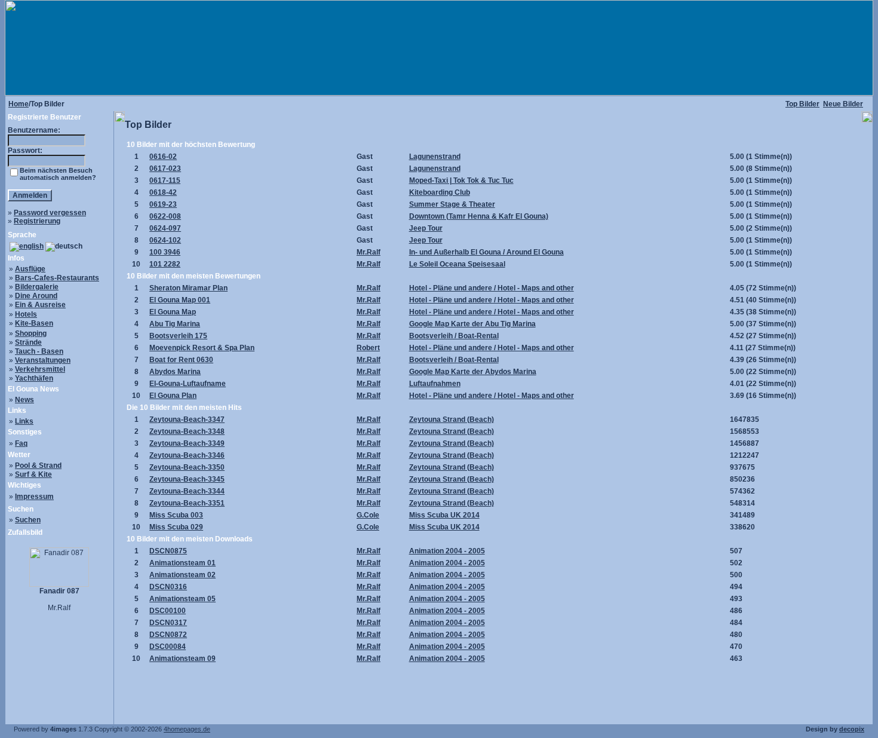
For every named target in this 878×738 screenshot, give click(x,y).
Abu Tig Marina (174, 324)
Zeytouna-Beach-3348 (187, 431)
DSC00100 (167, 611)
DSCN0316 (168, 587)
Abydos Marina (175, 372)
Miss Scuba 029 (176, 527)
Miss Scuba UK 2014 (444, 515)
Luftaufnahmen (435, 383)
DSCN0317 (168, 622)
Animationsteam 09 (182, 658)
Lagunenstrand (435, 156)
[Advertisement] (493, 691)
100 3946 (164, 252)
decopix (851, 729)
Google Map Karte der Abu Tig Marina (472, 324)
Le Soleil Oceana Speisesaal (457, 264)
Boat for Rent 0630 (181, 360)
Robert (368, 348)
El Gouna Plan (173, 395)
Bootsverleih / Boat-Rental (454, 336)
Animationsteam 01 (182, 563)
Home (18, 104)
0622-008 (165, 216)
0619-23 (163, 204)
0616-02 (163, 156)
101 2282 (164, 264)
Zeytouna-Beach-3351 (187, 503)
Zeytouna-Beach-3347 (187, 419)
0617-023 (165, 168)
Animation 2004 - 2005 (447, 551)
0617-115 (164, 180)
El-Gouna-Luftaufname (187, 383)
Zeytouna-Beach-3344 (187, 491)
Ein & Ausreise (40, 305)
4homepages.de (187, 729)
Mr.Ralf (368, 252)
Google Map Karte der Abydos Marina (472, 372)
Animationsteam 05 (182, 599)
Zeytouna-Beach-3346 (187, 455)
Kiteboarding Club (439, 192)
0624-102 (165, 240)
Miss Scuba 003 (176, 515)
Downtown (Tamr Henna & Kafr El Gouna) (478, 216)
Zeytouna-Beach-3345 (187, 479)
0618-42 (163, 192)
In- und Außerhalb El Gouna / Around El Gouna (486, 252)
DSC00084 (167, 646)
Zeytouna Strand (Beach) (451, 419)
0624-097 (165, 228)
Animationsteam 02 (182, 575)
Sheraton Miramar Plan (188, 288)
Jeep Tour (426, 228)
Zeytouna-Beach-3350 (187, 467)
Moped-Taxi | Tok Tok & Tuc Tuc (461, 180)
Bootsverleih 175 (178, 336)
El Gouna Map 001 (179, 300)
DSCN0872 (168, 634)
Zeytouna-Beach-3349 (187, 443)
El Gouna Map (172, 312)
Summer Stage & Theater (452, 204)
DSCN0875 (168, 551)
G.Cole (368, 515)
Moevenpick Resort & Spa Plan (201, 348)
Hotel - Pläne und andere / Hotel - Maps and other (491, 288)
